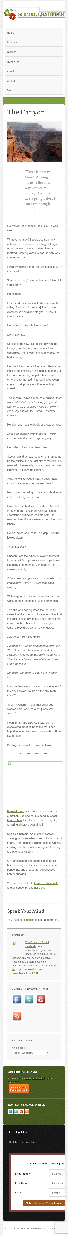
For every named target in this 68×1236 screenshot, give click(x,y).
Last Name (21, 1183)
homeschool (14, 820)
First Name (22, 1173)
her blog (17, 860)
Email (19, 1192)
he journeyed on (30, 497)
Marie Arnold (15, 811)
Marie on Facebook (46, 883)
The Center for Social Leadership (37, 944)
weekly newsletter (35, 1078)
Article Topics (19, 1047)
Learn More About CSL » (26, 973)
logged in (28, 920)
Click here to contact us (22, 1142)
